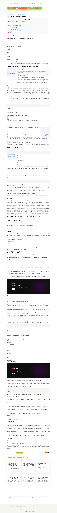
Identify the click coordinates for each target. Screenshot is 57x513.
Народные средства (11, 32)
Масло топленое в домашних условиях (42, 464)
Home (8, 14)
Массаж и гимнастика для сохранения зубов (16, 30)
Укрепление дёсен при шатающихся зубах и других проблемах (17, 21)
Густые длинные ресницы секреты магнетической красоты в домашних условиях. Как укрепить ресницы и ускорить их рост (45, 134)
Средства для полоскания (14, 27)
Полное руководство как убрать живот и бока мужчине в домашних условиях (43, 478)
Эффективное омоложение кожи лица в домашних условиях (28, 478)
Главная (31, 506)
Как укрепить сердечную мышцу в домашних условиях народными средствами (11, 74)
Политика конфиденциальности (37, 506)
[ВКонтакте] (45, 452)
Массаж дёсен (12, 23)
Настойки (13, 28)
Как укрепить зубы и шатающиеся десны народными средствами (17, 26)
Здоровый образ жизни (19, 8)
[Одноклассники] (46, 452)
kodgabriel (14, 3)
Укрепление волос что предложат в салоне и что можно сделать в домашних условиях (13, 478)
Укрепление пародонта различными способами (15, 25)
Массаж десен (11, 24)
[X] (48, 452)
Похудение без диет (30, 8)
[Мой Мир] (47, 452)
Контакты (44, 506)
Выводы (12, 31)
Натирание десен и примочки (14, 29)
